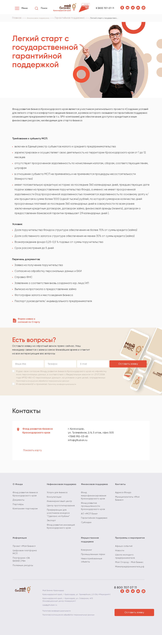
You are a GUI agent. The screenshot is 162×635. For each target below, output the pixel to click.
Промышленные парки (93, 554)
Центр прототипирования (61, 506)
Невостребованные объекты (91, 560)
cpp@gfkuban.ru (49, 605)
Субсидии (86, 522)
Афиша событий (123, 546)
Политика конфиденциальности (56, 611)
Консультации (54, 497)
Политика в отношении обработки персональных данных (68, 615)
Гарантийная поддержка (94, 518)
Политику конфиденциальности (62, 384)
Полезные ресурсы (23, 565)
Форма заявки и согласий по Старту (29, 320)
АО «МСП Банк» (89, 514)
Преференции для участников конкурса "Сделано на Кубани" (58, 513)
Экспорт (51, 520)
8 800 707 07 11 (125, 587)
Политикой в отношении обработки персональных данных (42, 381)
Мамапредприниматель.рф (129, 567)
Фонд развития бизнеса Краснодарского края (25, 494)
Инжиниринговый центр (59, 501)
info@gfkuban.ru (77, 440)
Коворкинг (86, 550)
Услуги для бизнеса (57, 492)
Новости (119, 550)
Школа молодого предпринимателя (125, 556)
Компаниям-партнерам (25, 509)
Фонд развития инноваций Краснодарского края (61, 526)
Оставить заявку (128, 364)
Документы (18, 500)
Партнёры (18, 504)
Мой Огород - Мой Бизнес (129, 562)
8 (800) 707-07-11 (105, 8)
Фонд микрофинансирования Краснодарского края (93, 495)
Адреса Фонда (123, 492)
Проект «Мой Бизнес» (24, 546)
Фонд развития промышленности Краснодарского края (93, 506)
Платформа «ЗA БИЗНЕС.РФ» (21, 559)
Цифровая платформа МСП (25, 552)
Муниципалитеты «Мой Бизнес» (127, 498)
